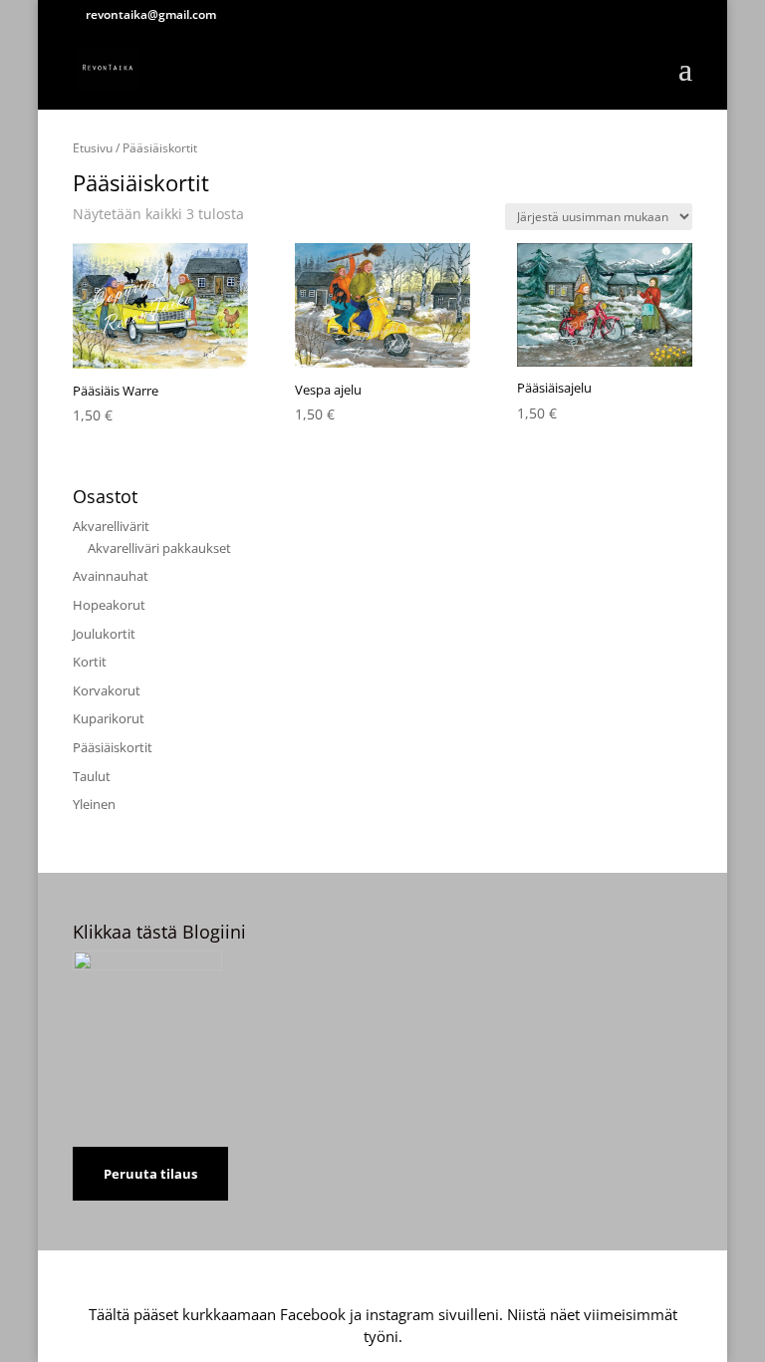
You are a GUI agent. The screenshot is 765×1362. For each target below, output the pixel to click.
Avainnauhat (110, 576)
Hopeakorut (109, 605)
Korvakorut (106, 690)
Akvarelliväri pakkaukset (159, 548)
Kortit (90, 662)
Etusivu (93, 147)
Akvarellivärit (111, 526)
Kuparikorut (108, 718)
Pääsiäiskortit (112, 747)
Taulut (92, 776)
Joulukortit (104, 634)
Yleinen (94, 804)
